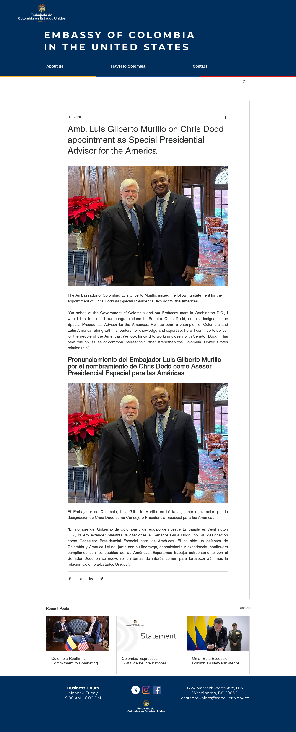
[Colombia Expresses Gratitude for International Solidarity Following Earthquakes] (148, 633)
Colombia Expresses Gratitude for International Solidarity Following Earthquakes (144, 660)
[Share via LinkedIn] (91, 579)
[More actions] (225, 117)
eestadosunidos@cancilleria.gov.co (215, 698)
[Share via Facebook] (70, 579)
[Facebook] (157, 690)
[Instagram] (146, 690)
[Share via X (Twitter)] (80, 579)
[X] (135, 690)
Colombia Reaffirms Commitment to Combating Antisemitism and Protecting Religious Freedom (75, 660)
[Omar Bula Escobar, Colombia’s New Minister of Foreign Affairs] (218, 633)
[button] (74, 66)
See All (245, 607)
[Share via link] (101, 579)
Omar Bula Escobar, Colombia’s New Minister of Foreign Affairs (215, 660)
